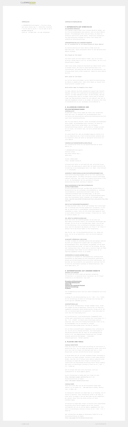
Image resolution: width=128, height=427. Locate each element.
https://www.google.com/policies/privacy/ (77, 380)
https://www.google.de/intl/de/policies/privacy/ (79, 417)
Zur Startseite (100, 424)
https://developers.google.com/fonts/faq (76, 377)
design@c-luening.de (27, 30)
